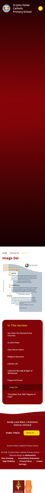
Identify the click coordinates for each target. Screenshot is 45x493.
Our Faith (14, 253)
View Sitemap (7, 458)
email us (30, 433)
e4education (30, 455)
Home (4, 253)
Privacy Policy (26, 461)
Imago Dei (26, 253)
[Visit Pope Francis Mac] (22, 476)
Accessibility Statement (28, 458)
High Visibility (9, 461)
